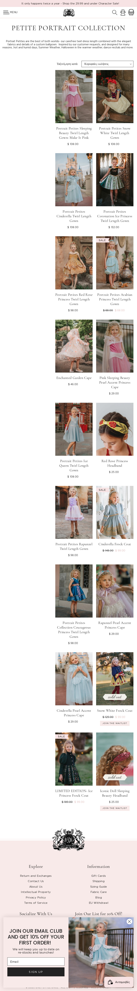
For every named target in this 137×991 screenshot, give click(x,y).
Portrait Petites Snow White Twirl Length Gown (114, 133)
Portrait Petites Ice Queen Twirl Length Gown (73, 465)
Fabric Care (98, 891)
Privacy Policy (36, 897)
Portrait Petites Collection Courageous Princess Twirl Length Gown (74, 630)
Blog (98, 897)
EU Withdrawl (98, 902)
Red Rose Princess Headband (115, 463)
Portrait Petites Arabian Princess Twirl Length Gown (114, 299)
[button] (5, 12)
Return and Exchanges (36, 875)
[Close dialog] (129, 921)
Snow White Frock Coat (115, 711)
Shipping (99, 881)
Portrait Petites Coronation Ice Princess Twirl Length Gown (114, 216)
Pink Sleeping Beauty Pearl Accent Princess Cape (114, 382)
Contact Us (36, 881)
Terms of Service (35, 902)
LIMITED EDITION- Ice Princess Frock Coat (74, 793)
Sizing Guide (98, 886)
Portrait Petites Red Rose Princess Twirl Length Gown (74, 299)
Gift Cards (98, 875)
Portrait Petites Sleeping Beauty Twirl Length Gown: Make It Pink (74, 133)
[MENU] (5, 12)
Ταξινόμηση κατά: (67, 64)
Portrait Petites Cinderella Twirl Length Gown (74, 216)
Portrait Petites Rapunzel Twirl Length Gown (73, 546)
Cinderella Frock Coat (114, 544)
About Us (36, 886)
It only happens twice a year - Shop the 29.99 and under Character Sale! (70, 3)
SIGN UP (36, 971)
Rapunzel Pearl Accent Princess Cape (114, 625)
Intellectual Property (36, 891)
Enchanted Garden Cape (74, 378)
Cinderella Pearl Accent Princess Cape (74, 713)
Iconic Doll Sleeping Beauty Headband (115, 793)
